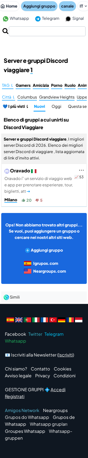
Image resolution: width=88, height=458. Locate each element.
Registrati (14, 396)
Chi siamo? (16, 368)
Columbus (27, 97)
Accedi (58, 389)
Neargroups (55, 410)
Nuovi (39, 106)
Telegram (50, 18)
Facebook (15, 334)
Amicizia (41, 85)
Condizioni (65, 375)
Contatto (40, 368)
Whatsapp (19, 18)
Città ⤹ (8, 97)
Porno (56, 85)
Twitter (35, 334)
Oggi (56, 106)
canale (67, 6)
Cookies (62, 368)
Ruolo (70, 85)
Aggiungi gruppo (39, 6)
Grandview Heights (57, 97)
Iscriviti (65, 354)
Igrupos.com (45, 263)
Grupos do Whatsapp (27, 417)
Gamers (23, 85)
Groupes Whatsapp (25, 431)
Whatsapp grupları (48, 424)
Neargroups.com (49, 271)
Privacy (42, 375)
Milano (10, 199)
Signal (78, 18)
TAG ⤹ (7, 85)
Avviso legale (18, 375)
